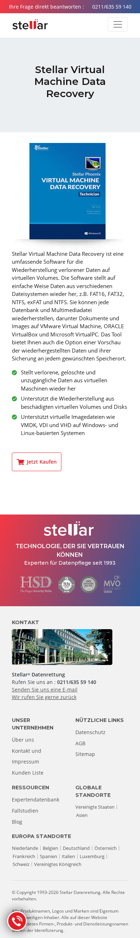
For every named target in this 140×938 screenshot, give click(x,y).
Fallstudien (25, 810)
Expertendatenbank (35, 799)
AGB (80, 743)
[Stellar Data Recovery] (30, 24)
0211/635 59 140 (111, 6)
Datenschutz (90, 732)
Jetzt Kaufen (42, 461)
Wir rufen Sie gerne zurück (44, 697)
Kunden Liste (27, 772)
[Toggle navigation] (118, 24)
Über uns (23, 739)
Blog (17, 821)
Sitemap (85, 754)
